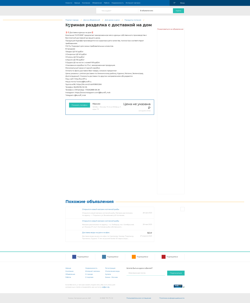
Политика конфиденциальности (171, 298)
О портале (89, 277)
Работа (106, 3)
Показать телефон (80, 105)
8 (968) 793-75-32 (106, 298)
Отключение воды (112, 271)
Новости (68, 3)
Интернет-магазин (133, 3)
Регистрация (110, 268)
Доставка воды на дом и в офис (96, 232)
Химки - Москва (111, 277)
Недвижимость (118, 3)
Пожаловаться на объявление (170, 29)
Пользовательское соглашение (138, 298)
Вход (182, 3)
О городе (89, 274)
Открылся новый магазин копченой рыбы (100, 209)
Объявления (97, 3)
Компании (86, 3)
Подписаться (176, 273)
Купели (108, 274)
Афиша (77, 3)
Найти (178, 11)
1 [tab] (68, 24)
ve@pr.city (105, 287)
